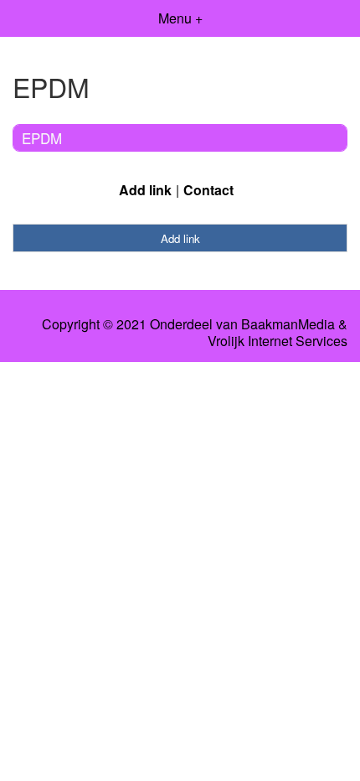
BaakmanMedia (288, 324)
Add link (145, 189)
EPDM (42, 137)
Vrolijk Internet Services (277, 341)
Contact (208, 189)
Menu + (180, 18)
